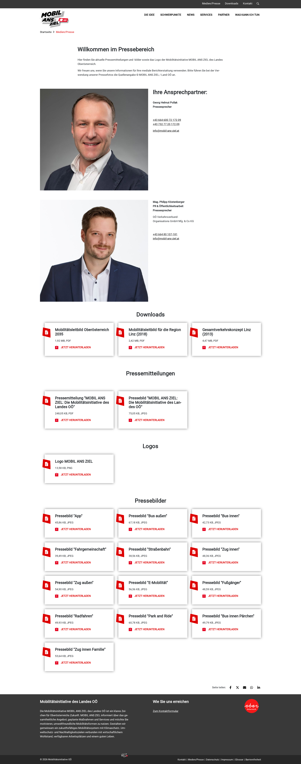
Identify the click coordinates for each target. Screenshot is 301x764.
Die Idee (149, 14)
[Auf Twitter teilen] (236, 688)
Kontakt (247, 3)
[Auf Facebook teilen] (229, 688)
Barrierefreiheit (253, 759)
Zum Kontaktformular (165, 711)
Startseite (46, 32)
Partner (223, 14)
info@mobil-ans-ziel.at (166, 130)
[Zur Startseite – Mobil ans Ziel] (54, 18)
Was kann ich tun (247, 14)
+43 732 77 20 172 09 (166, 124)
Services (206, 14)
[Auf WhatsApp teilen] (250, 688)
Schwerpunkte (170, 14)
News (190, 14)
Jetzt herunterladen (76, 347)
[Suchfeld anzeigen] (258, 4)
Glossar (239, 759)
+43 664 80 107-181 (165, 234)
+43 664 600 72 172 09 (167, 119)
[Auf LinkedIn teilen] (257, 688)
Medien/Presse (211, 3)
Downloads (231, 3)
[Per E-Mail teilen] (243, 688)
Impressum (227, 759)
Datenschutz (212, 759)
